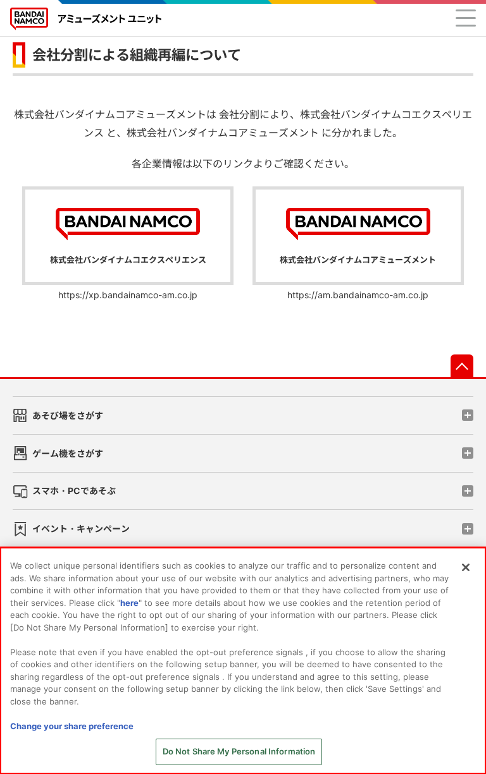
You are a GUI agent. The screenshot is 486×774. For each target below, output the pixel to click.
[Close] (466, 567)
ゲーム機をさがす (67, 453)
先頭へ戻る (462, 365)
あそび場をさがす (67, 415)
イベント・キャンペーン (81, 528)
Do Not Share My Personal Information (239, 751)
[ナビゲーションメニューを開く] (466, 18)
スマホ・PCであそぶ (74, 490)
